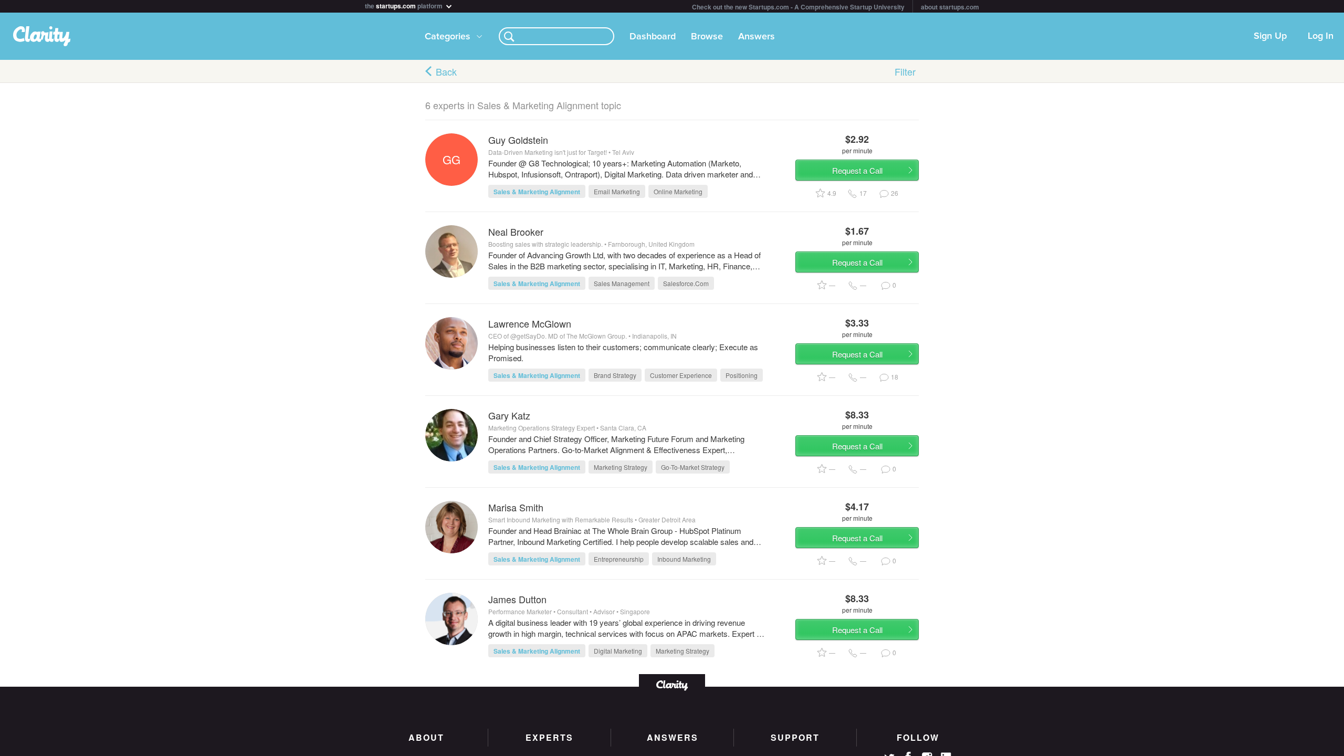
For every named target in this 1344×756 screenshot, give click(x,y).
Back (446, 71)
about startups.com (950, 7)
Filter (905, 71)
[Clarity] (672, 684)
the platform (404, 5)
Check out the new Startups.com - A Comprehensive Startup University (798, 7)
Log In (1321, 36)
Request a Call (857, 170)
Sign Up (1270, 36)
